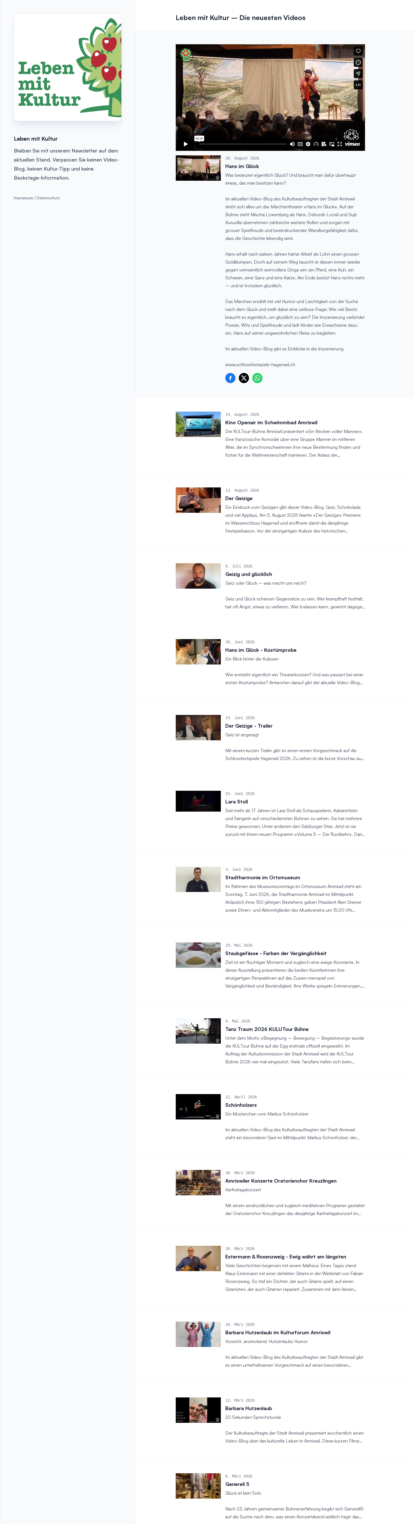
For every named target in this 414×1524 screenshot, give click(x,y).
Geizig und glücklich (248, 574)
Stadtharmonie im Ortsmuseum (262, 877)
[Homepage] (67, 67)
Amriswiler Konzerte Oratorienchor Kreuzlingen (281, 1181)
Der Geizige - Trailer (249, 726)
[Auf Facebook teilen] (230, 378)
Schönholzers (241, 1105)
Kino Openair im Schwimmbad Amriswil (271, 422)
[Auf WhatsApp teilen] (257, 378)
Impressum (23, 197)
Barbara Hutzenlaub (248, 1408)
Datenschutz (48, 197)
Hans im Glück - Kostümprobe (261, 650)
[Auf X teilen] (244, 378)
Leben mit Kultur (36, 138)
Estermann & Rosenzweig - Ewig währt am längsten (285, 1256)
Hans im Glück (242, 166)
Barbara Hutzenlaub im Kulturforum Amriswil (277, 1332)
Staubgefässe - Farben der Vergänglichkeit (276, 953)
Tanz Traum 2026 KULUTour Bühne (267, 1029)
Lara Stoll (236, 801)
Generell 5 (237, 1484)
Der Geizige (239, 498)
